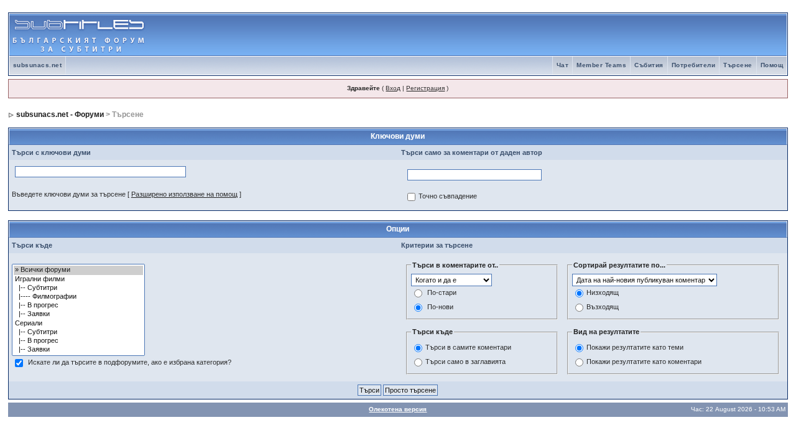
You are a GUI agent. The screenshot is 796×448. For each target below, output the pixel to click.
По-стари (441, 293)
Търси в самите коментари (468, 347)
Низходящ (602, 293)
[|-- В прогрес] (78, 305)
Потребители (694, 65)
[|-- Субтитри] (78, 288)
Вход (393, 88)
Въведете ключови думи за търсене (69, 194)
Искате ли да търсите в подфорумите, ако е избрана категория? (129, 362)
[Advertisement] (641, 35)
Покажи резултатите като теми (634, 347)
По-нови (440, 307)
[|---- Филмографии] (78, 296)
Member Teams (601, 65)
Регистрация (425, 88)
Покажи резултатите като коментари (643, 361)
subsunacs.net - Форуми (60, 114)
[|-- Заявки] (78, 314)
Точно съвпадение (448, 196)
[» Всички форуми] (78, 270)
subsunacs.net (37, 65)
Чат (563, 65)
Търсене (737, 65)
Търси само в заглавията (465, 361)
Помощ (772, 65)
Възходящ (602, 307)
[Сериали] (78, 323)
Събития (649, 65)
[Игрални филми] (78, 279)
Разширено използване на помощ (184, 194)
